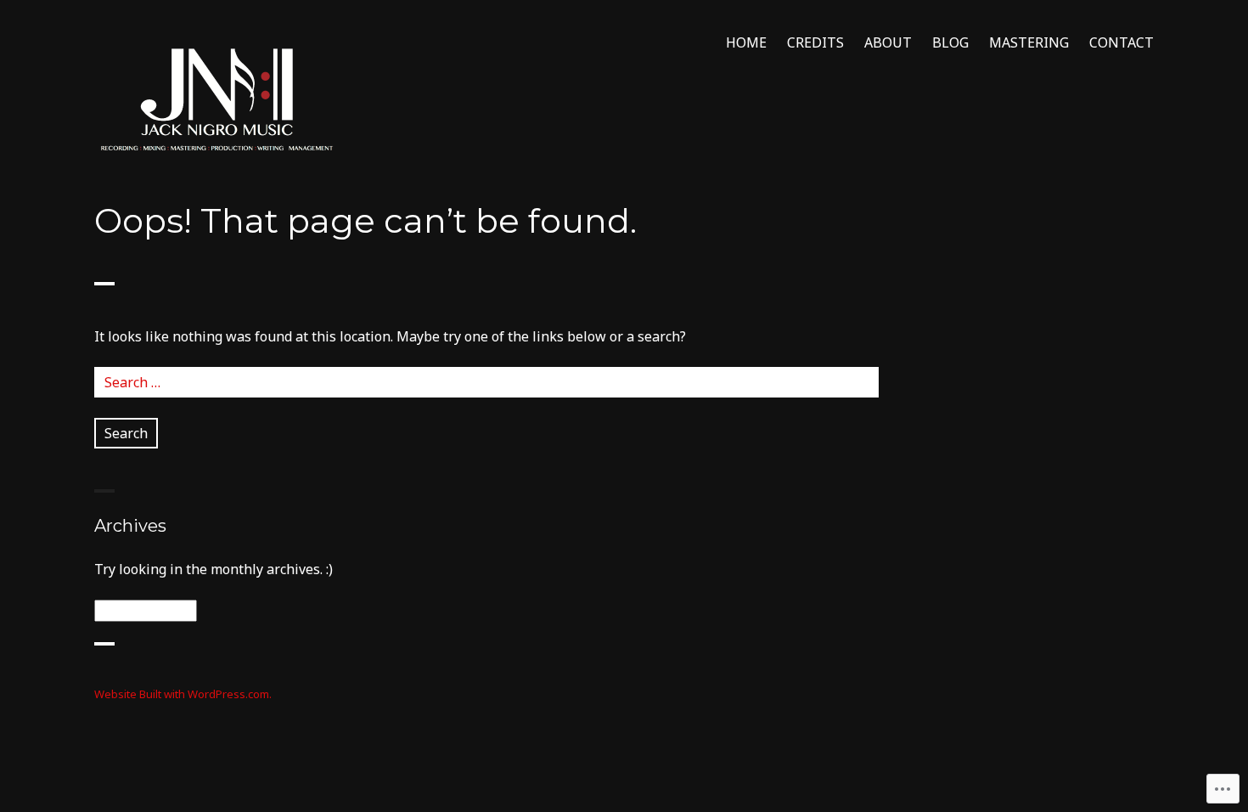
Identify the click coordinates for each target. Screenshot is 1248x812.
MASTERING (1029, 42)
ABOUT (888, 42)
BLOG (950, 42)
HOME (746, 42)
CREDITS (815, 42)
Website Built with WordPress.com (181, 694)
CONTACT (1121, 42)
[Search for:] (486, 382)
